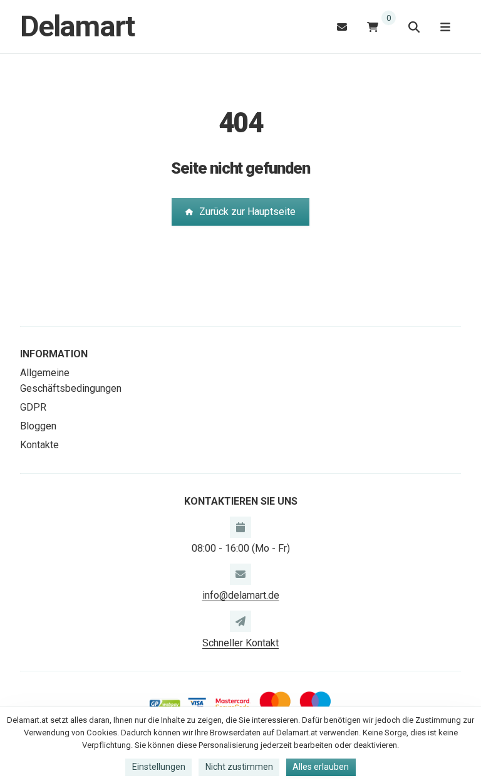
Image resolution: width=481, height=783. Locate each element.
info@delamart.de (240, 595)
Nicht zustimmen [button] (239, 767)
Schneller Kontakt (240, 643)
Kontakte (39, 445)
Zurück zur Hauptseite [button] (247, 212)
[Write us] (240, 621)
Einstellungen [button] (158, 767)
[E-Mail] (342, 26)
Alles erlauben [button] (320, 767)
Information (54, 354)
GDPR (33, 407)
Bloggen (38, 426)
